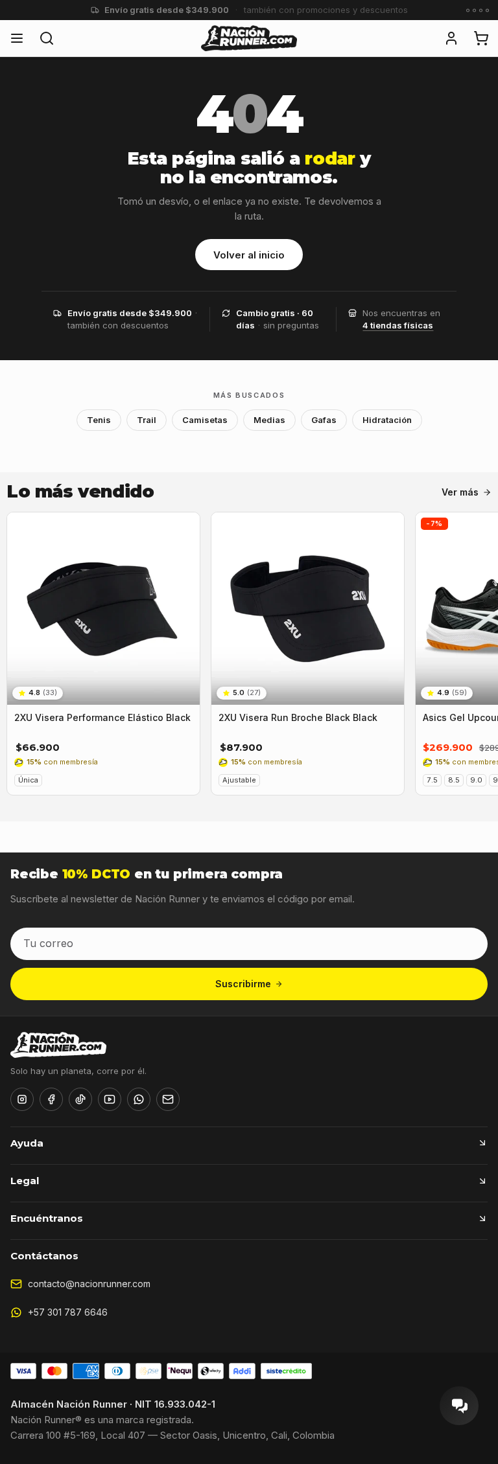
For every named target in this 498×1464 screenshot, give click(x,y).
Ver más (460, 492)
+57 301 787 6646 (68, 1312)
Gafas (324, 420)
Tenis (99, 420)
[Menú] (17, 38)
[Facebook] (51, 1099)
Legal (24, 1180)
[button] (451, 38)
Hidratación (387, 420)
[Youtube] (109, 1099)
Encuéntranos (46, 1218)
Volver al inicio (249, 255)
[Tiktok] (80, 1099)
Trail (146, 420)
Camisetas (205, 420)
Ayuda (26, 1143)
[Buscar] (46, 38)
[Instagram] (22, 1099)
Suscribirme (243, 983)
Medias (269, 420)
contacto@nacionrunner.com (89, 1283)
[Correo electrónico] (168, 1099)
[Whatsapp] (138, 1099)
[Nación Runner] (249, 38)
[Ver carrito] (481, 38)
